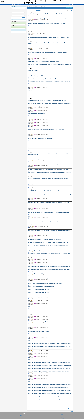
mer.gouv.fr (63, 418)
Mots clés (13, 25)
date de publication (29, 10)
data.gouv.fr (63, 416)
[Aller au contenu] (82, 0)
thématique (34, 10)
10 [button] (66, 10)
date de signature (38, 10)
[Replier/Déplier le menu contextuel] (10, 6)
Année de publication (14, 26)
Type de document (14, 21)
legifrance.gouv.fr (62, 414)
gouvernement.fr (62, 415)
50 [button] (69, 10)
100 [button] (71, 10)
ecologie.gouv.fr (62, 417)
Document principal (31, 15)
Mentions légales (21, 415)
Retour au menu (71, 411)
